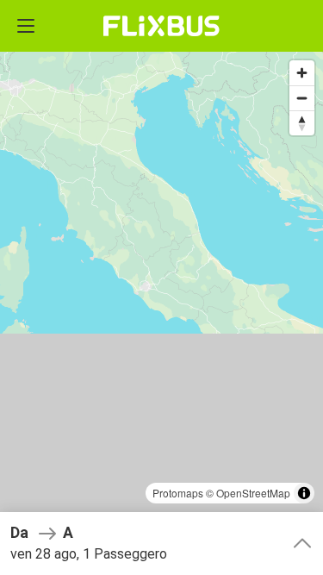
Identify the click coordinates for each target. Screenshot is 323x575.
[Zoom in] (301, 72)
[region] (161, 287)
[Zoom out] (301, 97)
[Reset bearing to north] (301, 122)
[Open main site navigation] (25, 25)
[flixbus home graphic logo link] (161, 25)
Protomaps (177, 492)
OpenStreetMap (253, 492)
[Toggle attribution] (304, 493)
